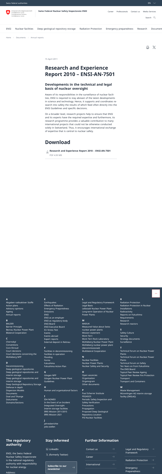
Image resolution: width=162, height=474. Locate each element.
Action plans (12, 305)
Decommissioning (14, 366)
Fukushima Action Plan (55, 366)
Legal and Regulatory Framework (98, 302)
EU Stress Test (51, 329)
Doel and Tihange (14, 396)
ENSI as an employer (54, 317)
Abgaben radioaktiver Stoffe (19, 302)
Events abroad (51, 336)
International (93, 464)
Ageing (9, 311)
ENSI (46, 314)
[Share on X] (154, 47)
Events (47, 333)
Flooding (48, 357)
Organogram (88, 381)
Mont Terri (87, 335)
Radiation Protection (130, 302)
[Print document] (147, 47)
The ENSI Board (127, 369)
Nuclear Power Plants (92, 363)
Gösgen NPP (50, 375)
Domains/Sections (15, 402)
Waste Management (130, 390)
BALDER (10, 323)
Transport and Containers (132, 381)
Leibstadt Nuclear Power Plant (97, 308)
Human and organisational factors (61, 390)
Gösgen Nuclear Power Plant (58, 378)
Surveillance (126, 342)
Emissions (49, 311)
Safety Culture (127, 332)
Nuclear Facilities (90, 360)
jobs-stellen (49, 426)
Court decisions (13, 351)
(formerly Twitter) (58, 454)
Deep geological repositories (20, 369)
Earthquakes (50, 302)
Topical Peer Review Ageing (133, 372)
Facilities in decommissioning (58, 351)
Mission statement (91, 332)
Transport (125, 378)
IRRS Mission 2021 (53, 414)
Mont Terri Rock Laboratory (95, 338)
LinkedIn (53, 449)
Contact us (92, 449)
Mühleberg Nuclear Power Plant (97, 342)
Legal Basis (87, 305)
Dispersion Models (15, 390)
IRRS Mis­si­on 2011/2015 (55, 411)
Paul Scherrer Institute (93, 393)
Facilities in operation (54, 354)
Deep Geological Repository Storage (23, 384)
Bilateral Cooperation (16, 332)
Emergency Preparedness (56, 308)
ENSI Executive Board (54, 326)
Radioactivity (126, 311)
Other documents (90, 384)
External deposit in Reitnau (57, 342)
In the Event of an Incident (57, 402)
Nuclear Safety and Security (95, 366)
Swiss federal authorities (16, 3)
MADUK (86, 323)
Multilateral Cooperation (94, 351)
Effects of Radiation (53, 305)
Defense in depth (14, 387)
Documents (11, 393)
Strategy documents (130, 338)
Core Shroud (12, 347)
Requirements (127, 317)
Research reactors (129, 323)
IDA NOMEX (50, 399)
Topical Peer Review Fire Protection (137, 375)
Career (89, 456)
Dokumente (11, 399)
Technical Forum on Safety (133, 363)
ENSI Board (49, 323)
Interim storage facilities (56, 408)
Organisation (88, 378)
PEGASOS (86, 396)
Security (124, 335)
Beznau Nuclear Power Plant (20, 329)
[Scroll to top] (156, 293)
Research (124, 320)
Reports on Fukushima (131, 314)
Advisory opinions (14, 308)
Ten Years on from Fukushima (134, 366)
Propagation (88, 408)
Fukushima (49, 363)
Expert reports (51, 339)
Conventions (12, 344)
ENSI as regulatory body (56, 320)
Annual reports (13, 314)
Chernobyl (11, 341)
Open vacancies (89, 375)
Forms (47, 360)
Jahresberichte (51, 423)
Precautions (88, 405)
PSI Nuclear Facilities (92, 417)
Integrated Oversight (54, 405)
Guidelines (49, 381)
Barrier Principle (14, 326)
